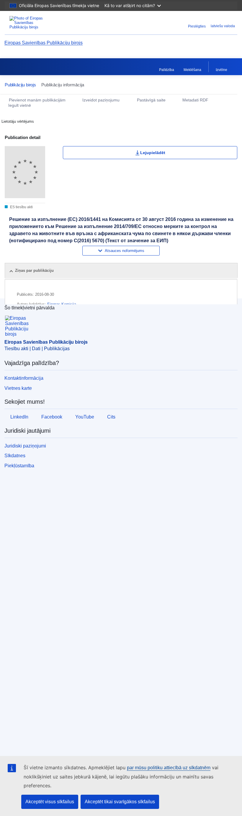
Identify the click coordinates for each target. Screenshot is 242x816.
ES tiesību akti (21, 207)
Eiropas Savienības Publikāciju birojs (43, 42)
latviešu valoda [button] (223, 26)
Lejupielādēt (152, 152)
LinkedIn (19, 416)
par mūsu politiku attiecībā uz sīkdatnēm (168, 767)
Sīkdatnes (14, 455)
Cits (111, 416)
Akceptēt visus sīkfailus (49, 801)
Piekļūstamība (19, 465)
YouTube (84, 416)
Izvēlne (221, 70)
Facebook (51, 416)
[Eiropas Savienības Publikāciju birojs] (44, 22)
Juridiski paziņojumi (25, 445)
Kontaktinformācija (23, 378)
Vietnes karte (18, 388)
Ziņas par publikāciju (34, 270)
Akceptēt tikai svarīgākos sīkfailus (120, 801)
